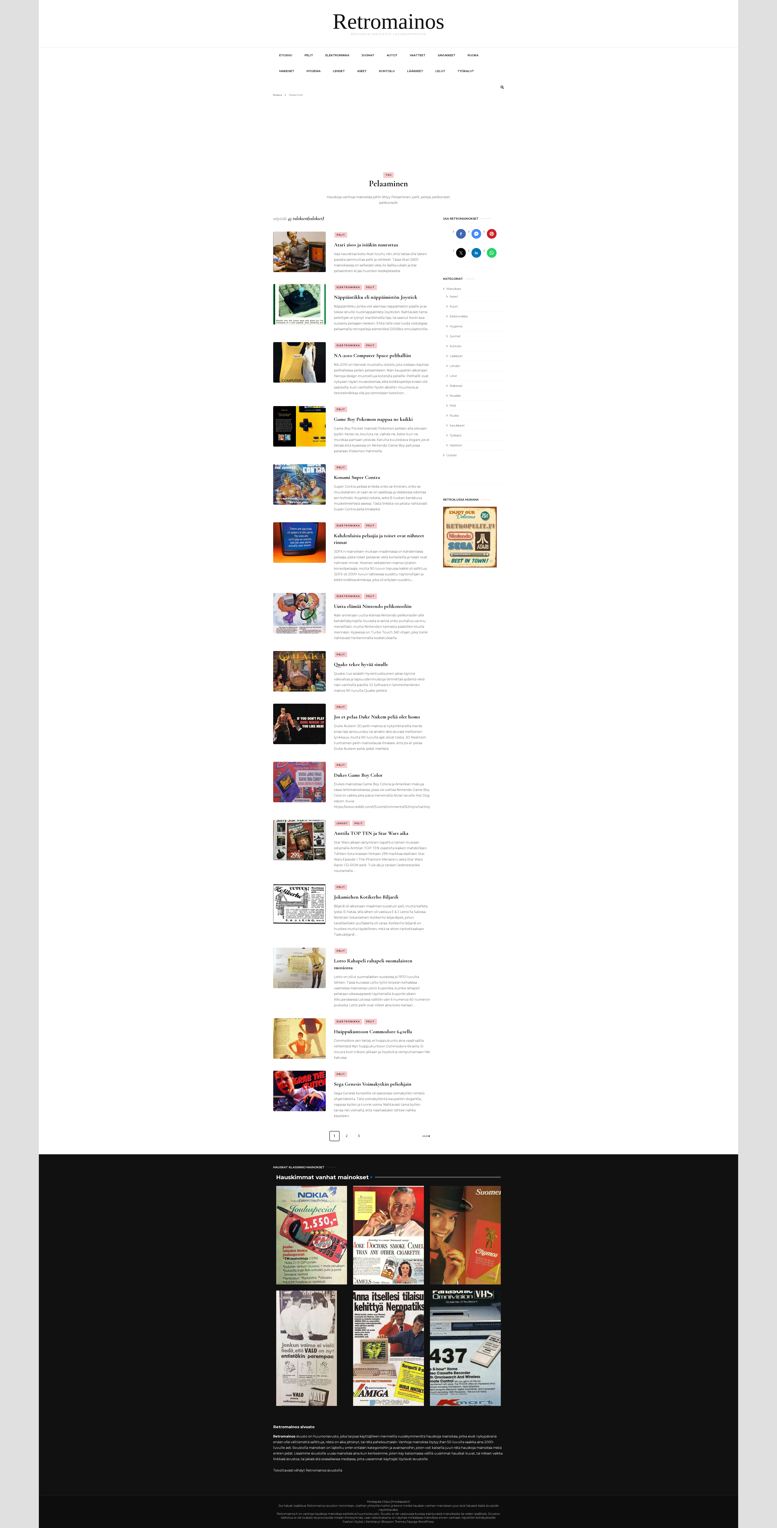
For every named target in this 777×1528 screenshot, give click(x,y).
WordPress (426, 1522)
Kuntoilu (387, 71)
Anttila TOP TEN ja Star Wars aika (371, 833)
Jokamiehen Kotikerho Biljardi (366, 897)
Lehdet (339, 71)
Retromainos (388, 21)
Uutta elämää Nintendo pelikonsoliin (373, 606)
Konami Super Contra (357, 477)
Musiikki (455, 396)
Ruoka (473, 55)
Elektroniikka (337, 55)
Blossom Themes (393, 1522)
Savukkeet (446, 55)
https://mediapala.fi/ (396, 1502)
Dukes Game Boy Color (358, 775)
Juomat (368, 55)
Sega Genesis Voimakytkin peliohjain (372, 1084)
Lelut (440, 71)
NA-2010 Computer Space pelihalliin (372, 355)
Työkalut (465, 71)
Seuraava (425, 1136)
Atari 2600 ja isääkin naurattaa (366, 245)
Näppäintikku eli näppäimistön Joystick (375, 297)
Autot (392, 55)
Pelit (309, 55)
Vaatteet (417, 55)
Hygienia (314, 71)
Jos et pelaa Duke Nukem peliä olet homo (377, 717)
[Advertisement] (388, 128)
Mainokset (453, 289)
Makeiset (286, 71)
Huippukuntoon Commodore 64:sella (373, 1031)
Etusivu (285, 55)
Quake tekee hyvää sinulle (361, 664)
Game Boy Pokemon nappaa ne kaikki (373, 419)
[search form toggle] (502, 87)
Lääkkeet (415, 71)
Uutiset (451, 455)
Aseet (362, 71)
